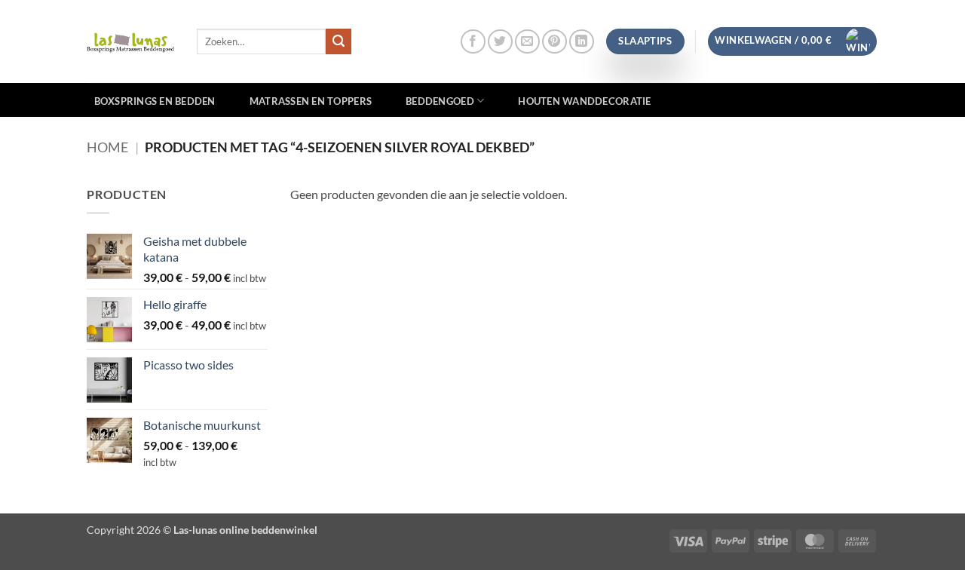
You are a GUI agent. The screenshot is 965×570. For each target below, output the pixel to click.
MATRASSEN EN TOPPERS (311, 101)
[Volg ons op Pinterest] (554, 41)
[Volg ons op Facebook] (473, 41)
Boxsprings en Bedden (155, 101)
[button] (792, 41)
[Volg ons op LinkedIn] (581, 41)
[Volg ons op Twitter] (500, 41)
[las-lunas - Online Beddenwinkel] (130, 41)
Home (107, 147)
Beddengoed (440, 101)
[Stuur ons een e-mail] (527, 41)
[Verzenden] (338, 41)
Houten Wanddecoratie (584, 101)
